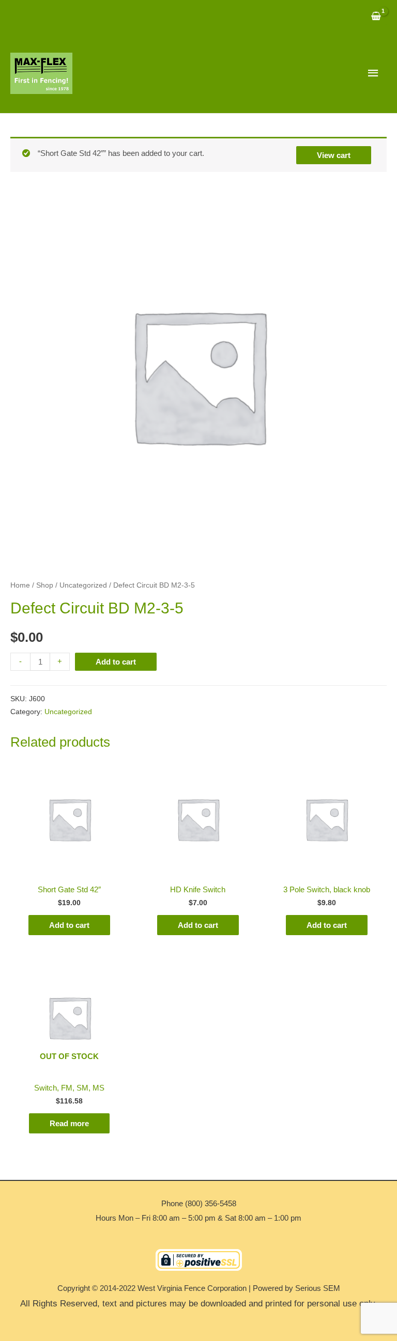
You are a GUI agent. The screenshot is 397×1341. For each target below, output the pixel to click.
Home (20, 585)
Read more (69, 1123)
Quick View (69, 869)
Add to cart (116, 661)
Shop (44, 585)
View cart (333, 155)
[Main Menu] (373, 73)
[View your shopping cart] (376, 16)
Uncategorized (83, 585)
